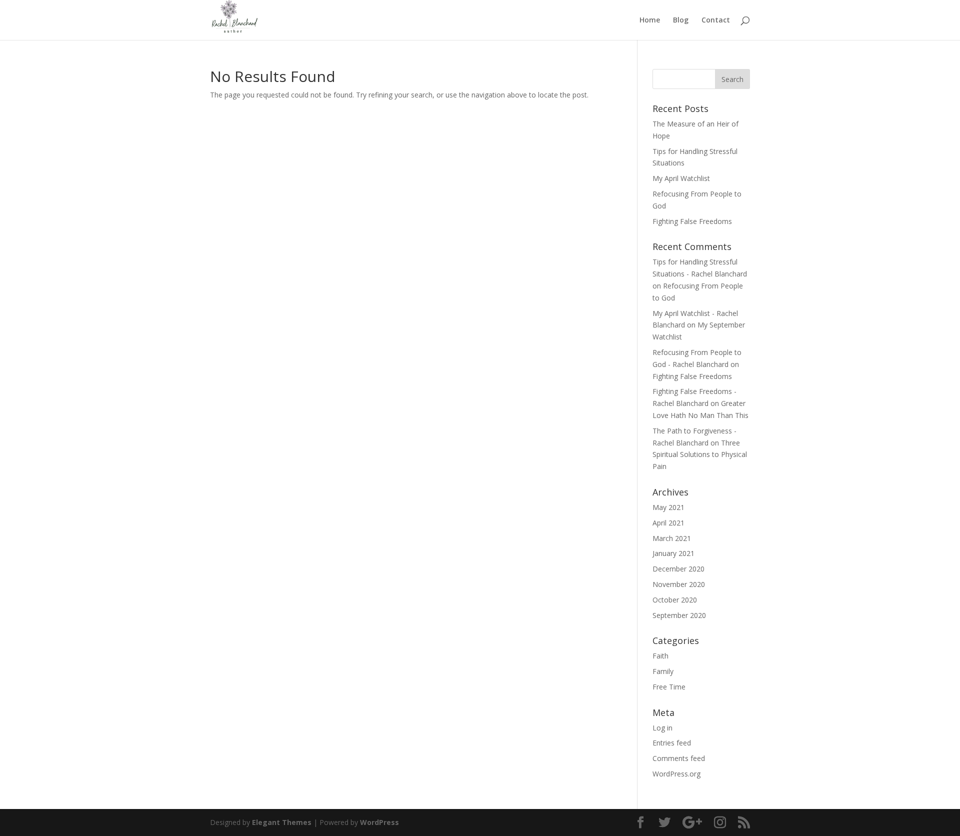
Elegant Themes (282, 822)
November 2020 (678, 584)
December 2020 (678, 569)
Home (650, 20)
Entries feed (671, 743)
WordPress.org (676, 773)
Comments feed (678, 758)
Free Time (669, 687)
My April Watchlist (681, 178)
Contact (716, 20)
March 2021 (671, 538)
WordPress (379, 822)
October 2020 (674, 599)
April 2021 (668, 523)
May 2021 (668, 507)
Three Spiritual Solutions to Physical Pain (699, 455)
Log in (662, 727)
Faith (660, 655)
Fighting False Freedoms (692, 221)
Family (663, 671)
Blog (680, 20)
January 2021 (673, 553)
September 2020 (679, 615)
